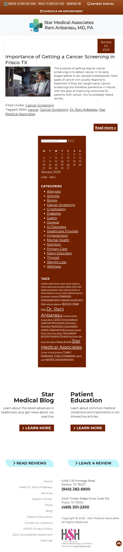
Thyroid (53, 257)
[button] (5, 4)
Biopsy (52, 200)
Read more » (105, 127)
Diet (43, 304)
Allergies (54, 191)
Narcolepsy (58, 322)
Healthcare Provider (62, 231)
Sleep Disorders (59, 253)
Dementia (55, 296)
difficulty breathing (53, 304)
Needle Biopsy (70, 323)
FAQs (48, 505)
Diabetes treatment (71, 300)
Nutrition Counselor (65, 326)
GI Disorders (56, 227)
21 (50, 164)
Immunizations (69, 319)
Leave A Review (94, 463)
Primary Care (57, 249)
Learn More (37, 428)
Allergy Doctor (53, 284)
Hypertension (57, 235)
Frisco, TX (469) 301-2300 (51, 3)
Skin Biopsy (73, 336)
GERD (57, 319)
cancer (33, 109)
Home (48, 481)
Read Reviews (30, 463)
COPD (74, 287)
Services (46, 493)
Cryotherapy (56, 209)
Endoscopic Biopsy (70, 316)
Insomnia (46, 322)
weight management (59, 359)
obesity (45, 329)
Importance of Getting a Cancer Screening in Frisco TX (60, 59)
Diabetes (54, 213)
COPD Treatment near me (72, 293)
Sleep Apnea (63, 341)
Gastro (52, 218)
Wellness (54, 266)
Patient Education (86, 397)
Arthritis (53, 196)
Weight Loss (56, 262)
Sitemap (46, 540)
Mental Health (58, 240)
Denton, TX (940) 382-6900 (22, 3)
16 (62, 161)
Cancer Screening (40, 105)
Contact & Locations (38, 523)
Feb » (52, 176)
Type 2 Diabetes (64, 355)
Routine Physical (59, 336)
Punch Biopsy (57, 333)
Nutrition (54, 244)
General (53, 222)
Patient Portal (102, 3)
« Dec (44, 176)
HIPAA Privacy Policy (37, 528)
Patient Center (42, 499)
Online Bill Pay (74, 3)
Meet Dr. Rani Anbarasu (35, 487)
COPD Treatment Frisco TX (51, 293)
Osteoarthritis (57, 329)
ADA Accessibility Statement (32, 534)
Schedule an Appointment (62, 11)
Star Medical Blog (34, 397)
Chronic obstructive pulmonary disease (56, 287)
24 (68, 164)
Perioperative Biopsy (73, 330)
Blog (49, 511)
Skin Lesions (51, 342)
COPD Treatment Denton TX (69, 290)
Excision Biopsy (47, 320)
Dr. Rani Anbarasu (84, 109)
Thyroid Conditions (55, 352)
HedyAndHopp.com (82, 546)
